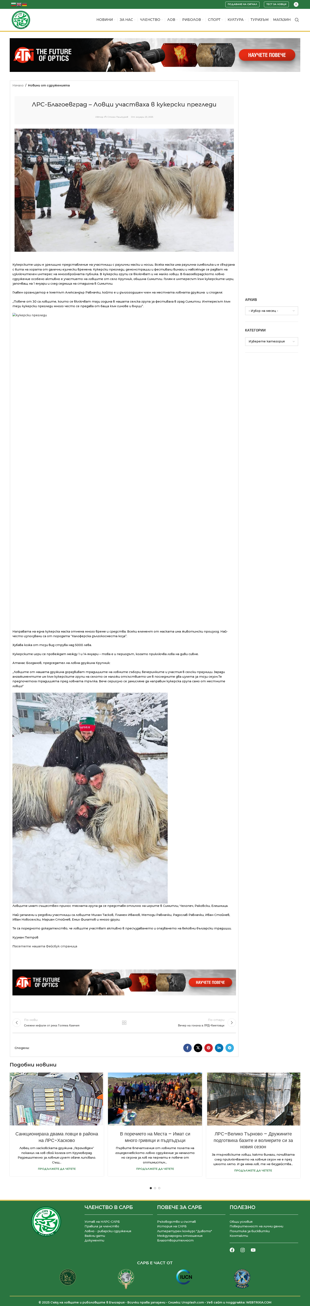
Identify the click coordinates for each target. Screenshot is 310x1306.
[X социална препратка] (198, 1048)
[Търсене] (297, 20)
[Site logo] (21, 20)
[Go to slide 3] (159, 1188)
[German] (24, 4)
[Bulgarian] (13, 4)
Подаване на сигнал (242, 4)
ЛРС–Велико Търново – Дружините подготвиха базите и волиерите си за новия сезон (253, 1140)
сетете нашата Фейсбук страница (47, 946)
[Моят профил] (296, 4)
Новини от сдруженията (49, 85)
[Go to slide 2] (155, 1188)
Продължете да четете (57, 1168)
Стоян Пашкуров (118, 117)
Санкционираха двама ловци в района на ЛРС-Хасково (56, 1137)
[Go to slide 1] (151, 1188)
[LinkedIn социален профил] (219, 1048)
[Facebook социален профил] (187, 1048)
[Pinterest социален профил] (208, 1048)
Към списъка (124, 1022)
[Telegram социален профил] (229, 1048)
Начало (18, 85)
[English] (19, 4)
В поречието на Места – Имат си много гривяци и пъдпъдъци (155, 1137)
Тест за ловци (276, 4)
